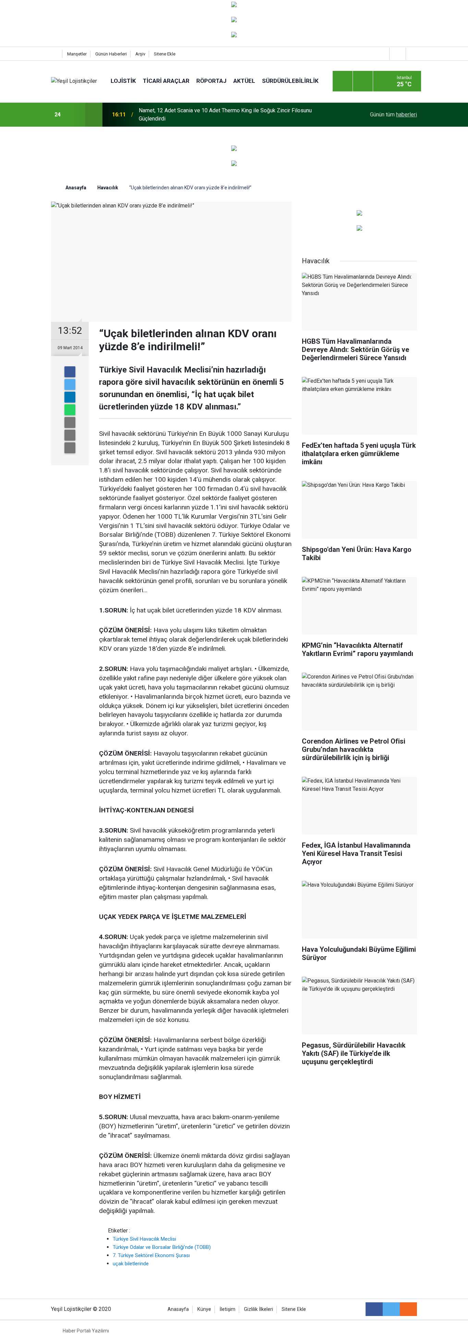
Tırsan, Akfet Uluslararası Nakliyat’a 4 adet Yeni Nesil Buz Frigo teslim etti (227, 114)
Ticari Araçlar (166, 80)
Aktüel (244, 80)
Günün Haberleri (111, 53)
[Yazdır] (69, 435)
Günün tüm (393, 114)
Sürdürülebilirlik (290, 80)
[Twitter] (69, 384)
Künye (204, 1309)
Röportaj (211, 80)
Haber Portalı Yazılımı (86, 1330)
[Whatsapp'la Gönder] (69, 409)
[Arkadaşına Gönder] (69, 422)
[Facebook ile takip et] (374, 1309)
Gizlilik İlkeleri (258, 1309)
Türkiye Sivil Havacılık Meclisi (144, 1239)
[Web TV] (397, 53)
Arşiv (140, 53)
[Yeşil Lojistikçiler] (74, 81)
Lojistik (123, 80)
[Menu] (342, 81)
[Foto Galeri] (413, 53)
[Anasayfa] (55, 53)
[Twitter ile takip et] (391, 1309)
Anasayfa (178, 1309)
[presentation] (75, 115)
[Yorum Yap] (69, 447)
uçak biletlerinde (131, 1264)
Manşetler (77, 53)
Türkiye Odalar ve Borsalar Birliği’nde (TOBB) (162, 1247)
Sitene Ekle (164, 53)
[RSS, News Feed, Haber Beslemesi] (408, 1309)
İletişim (227, 1309)
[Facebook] (69, 371)
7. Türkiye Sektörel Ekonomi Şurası (151, 1255)
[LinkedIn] (69, 397)
